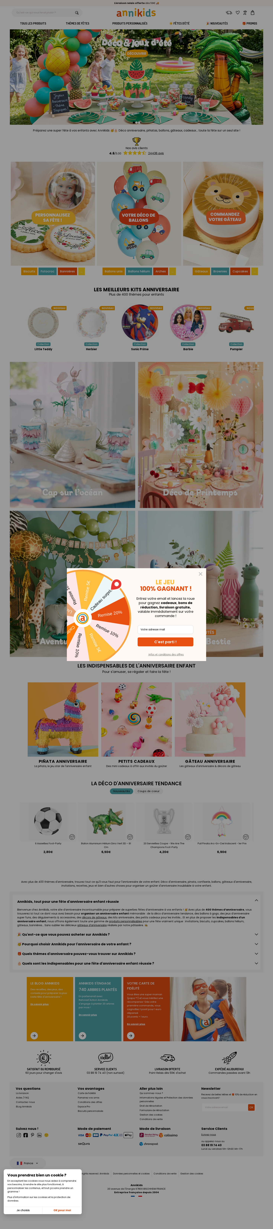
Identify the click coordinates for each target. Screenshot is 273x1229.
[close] (200, 574)
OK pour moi (62, 1210)
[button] (165, 641)
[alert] (136, 614)
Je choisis (23, 1210)
